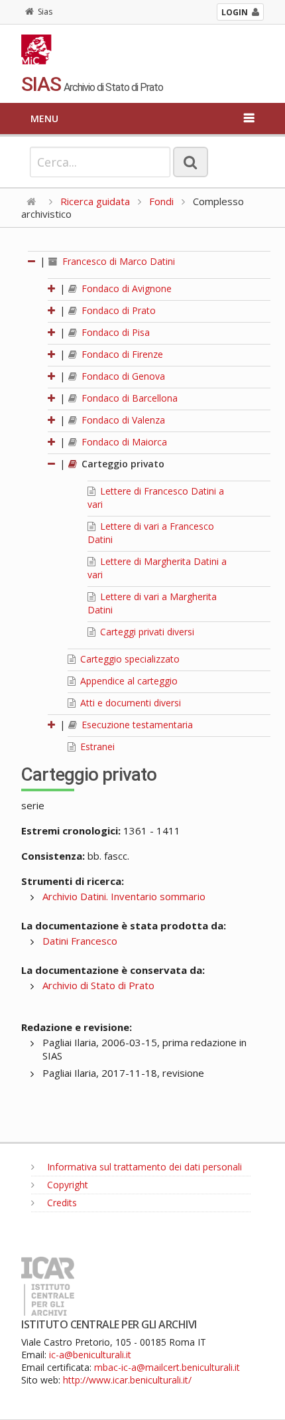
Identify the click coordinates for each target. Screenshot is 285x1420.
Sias (45, 11)
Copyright (66, 1184)
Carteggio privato (121, 463)
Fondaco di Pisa (114, 332)
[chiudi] (52, 463)
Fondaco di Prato (117, 310)
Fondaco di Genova (122, 376)
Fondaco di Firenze (121, 354)
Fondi (161, 201)
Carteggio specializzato (129, 659)
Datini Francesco (79, 940)
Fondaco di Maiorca (123, 441)
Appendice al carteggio (128, 680)
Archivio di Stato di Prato (98, 985)
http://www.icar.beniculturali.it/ (127, 1380)
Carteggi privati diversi (145, 631)
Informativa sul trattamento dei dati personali (143, 1166)
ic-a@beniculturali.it (90, 1354)
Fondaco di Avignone (125, 288)
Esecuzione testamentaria (136, 724)
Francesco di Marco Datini (117, 261)
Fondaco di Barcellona (128, 398)
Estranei (96, 746)
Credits (60, 1202)
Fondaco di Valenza (122, 420)
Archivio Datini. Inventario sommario (123, 896)
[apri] (52, 288)
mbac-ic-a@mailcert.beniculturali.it (167, 1367)
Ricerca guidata (95, 201)
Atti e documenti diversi (129, 702)
